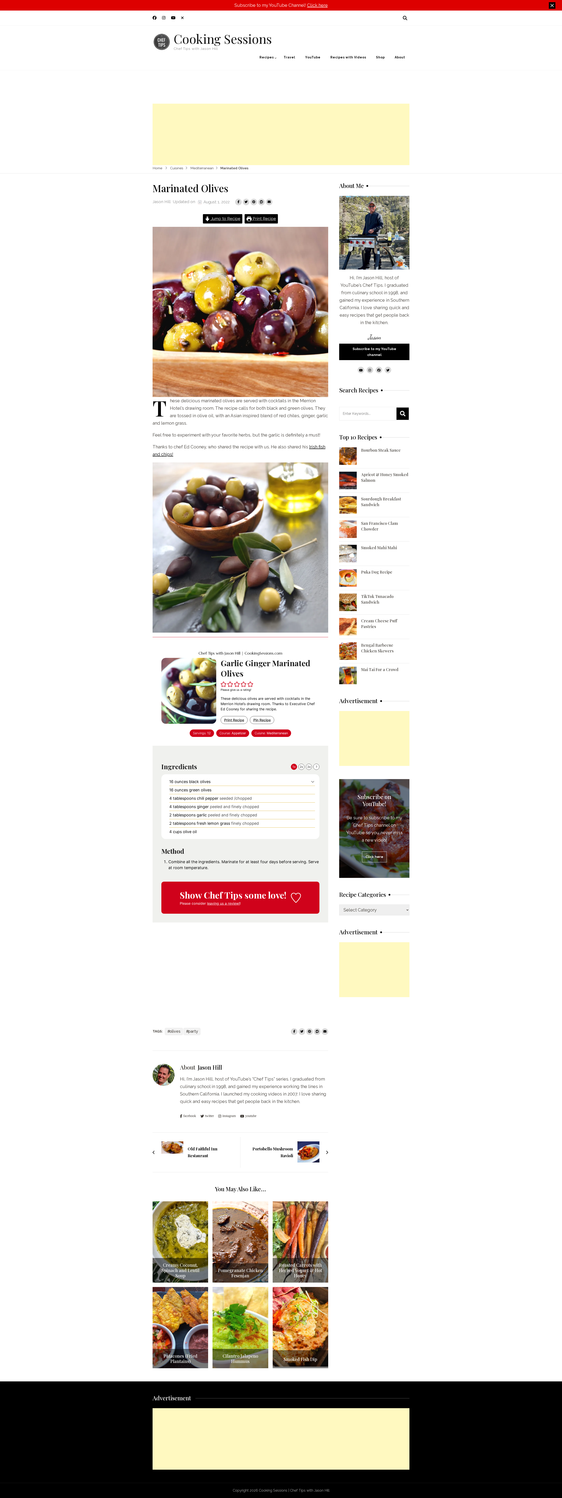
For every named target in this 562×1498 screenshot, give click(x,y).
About (400, 57)
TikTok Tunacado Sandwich (377, 599)
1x (294, 767)
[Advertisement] (281, 134)
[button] (224, 684)
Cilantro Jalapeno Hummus (240, 1358)
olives (174, 1031)
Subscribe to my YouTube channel (374, 352)
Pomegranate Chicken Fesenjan (240, 1273)
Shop (380, 57)
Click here (317, 5)
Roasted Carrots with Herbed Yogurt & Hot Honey (300, 1270)
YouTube (313, 57)
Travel (289, 57)
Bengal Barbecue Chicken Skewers (377, 648)
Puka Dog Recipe (376, 572)
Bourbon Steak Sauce (381, 450)
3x (309, 767)
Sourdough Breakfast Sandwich (381, 501)
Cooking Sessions (223, 38)
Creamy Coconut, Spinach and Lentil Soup (180, 1270)
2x (301, 767)
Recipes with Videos (348, 57)
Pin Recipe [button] (262, 720)
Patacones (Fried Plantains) (180, 1358)
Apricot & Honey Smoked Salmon (384, 477)
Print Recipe (264, 218)
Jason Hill (162, 201)
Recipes (266, 57)
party (193, 1031)
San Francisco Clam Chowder (379, 526)
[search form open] (405, 18)
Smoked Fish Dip (300, 1359)
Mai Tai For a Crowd (379, 669)
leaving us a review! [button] (223, 903)
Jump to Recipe (225, 218)
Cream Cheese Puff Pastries (379, 623)
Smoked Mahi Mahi (379, 547)
